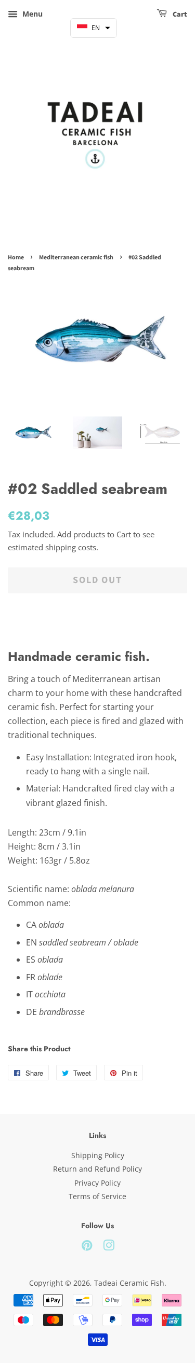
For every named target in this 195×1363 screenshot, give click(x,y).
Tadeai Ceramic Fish (129, 1283)
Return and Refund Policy (97, 1169)
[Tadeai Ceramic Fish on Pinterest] (87, 1247)
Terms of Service (97, 1196)
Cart (179, 14)
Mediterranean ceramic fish (76, 257)
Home (16, 257)
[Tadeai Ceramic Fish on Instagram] (108, 1247)
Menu (31, 14)
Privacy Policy (97, 1183)
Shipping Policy (97, 1155)
